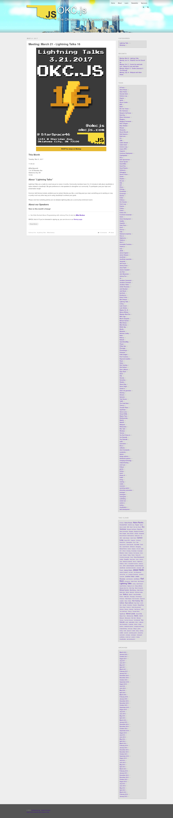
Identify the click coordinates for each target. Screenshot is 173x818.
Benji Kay (122, 115)
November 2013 (124, 752)
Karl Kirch (122, 293)
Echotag (122, 189)
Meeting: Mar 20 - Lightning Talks (129, 58)
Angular (122, 98)
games (121, 469)
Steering (122, 393)
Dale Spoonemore (125, 159)
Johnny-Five (32, 232)
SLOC (121, 374)
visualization (123, 507)
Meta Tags (123, 316)
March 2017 (123, 669)
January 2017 (123, 673)
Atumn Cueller (124, 102)
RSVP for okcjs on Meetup (71, 149)
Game (121, 217)
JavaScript (122, 257)
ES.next (122, 181)
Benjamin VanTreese (125, 113)
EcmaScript (123, 191)
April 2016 (122, 692)
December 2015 (124, 701)
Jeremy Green (124, 265)
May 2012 (122, 788)
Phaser (122, 344)
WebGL (122, 420)
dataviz (122, 454)
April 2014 (122, 741)
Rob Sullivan (123, 367)
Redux (121, 363)
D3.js (121, 157)
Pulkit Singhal (123, 354)
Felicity (122, 208)
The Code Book (124, 403)
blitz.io (121, 446)
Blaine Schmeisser (125, 117)
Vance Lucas (123, 412)
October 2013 (123, 754)
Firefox (122, 210)
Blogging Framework (125, 121)
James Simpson (124, 255)
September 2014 (124, 731)
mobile (121, 484)
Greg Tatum (123, 225)
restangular (123, 497)
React (121, 361)
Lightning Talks (42, 232)
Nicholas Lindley (124, 333)
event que (122, 465)
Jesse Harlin (123, 268)
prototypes (123, 494)
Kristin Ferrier (123, 297)
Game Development (125, 219)
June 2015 (123, 714)
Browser (122, 128)
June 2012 (123, 786)
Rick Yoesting (123, 365)
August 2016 (123, 684)
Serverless (122, 380)
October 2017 (123, 656)
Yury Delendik (123, 439)
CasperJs (122, 151)
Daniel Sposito (124, 162)
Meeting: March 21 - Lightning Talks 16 (54, 44)
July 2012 (122, 784)
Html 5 (121, 242)
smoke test (123, 501)
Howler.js (122, 240)
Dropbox (122, 179)
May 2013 (122, 765)
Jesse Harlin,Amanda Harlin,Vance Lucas (37, 812)
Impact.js (122, 246)
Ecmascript (123, 193)
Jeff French (123, 263)
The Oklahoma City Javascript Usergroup (90, 19)
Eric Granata (123, 202)
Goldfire (122, 221)
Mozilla (122, 329)
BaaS (121, 106)
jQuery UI (122, 475)
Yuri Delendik (123, 437)
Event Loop (123, 204)
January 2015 (123, 722)
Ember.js (122, 200)
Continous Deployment (126, 153)
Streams (122, 395)
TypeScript (123, 410)
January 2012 (123, 796)
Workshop (122, 45)
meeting (122, 482)
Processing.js (123, 350)
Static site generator (125, 391)
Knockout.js (123, 295)
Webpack (122, 424)
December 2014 (124, 724)
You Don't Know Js (125, 435)
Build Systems (124, 134)
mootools (122, 486)
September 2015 (124, 707)
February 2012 (124, 794)
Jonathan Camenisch (125, 280)
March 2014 (123, 743)
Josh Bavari (123, 291)
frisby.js (122, 467)
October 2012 (123, 779)
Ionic (121, 249)
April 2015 (122, 718)
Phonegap (122, 348)
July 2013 (122, 760)
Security (122, 378)
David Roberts (124, 168)
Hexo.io (122, 236)
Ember (121, 198)
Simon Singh (123, 386)
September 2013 (124, 756)
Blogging (122, 119)
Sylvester (122, 397)
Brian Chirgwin (124, 123)
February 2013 (124, 771)
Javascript (122, 261)
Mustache (122, 331)
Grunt (121, 227)
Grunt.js (122, 229)
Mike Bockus (80, 215)
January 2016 (123, 699)
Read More (33, 224)
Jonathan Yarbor (124, 285)
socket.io (122, 503)
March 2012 (123, 792)
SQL (121, 376)
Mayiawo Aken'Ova (125, 314)
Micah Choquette (124, 318)
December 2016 (124, 675)
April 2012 (122, 790)
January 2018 (123, 654)
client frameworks (124, 450)
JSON (121, 251)
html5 (121, 473)
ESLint (121, 187)
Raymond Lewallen (125, 359)
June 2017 (123, 663)
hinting (121, 471)
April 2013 (122, 767)
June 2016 (123, 688)
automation (123, 444)
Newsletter (134, 3)
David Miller (123, 164)
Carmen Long (123, 147)
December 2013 (124, 750)
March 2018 (123, 652)
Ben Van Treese (124, 109)
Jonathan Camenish (125, 282)
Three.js (122, 405)
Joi (120, 278)
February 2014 (124, 745)
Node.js (122, 338)
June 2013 (123, 762)
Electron (122, 196)
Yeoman (122, 433)
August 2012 (123, 781)
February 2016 (124, 697)
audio (121, 441)
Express (122, 206)
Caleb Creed (123, 145)
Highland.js (123, 238)
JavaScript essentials (125, 259)
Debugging (123, 172)
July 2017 (122, 661)
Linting (121, 304)
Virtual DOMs (123, 414)
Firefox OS (123, 212)
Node (121, 335)
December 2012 (124, 775)
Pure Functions (124, 357)
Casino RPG (123, 149)
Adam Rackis (123, 92)
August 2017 (123, 659)
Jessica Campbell (124, 270)
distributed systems (125, 458)
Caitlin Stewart (124, 143)
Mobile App (123, 327)
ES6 (121, 183)
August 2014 (123, 733)
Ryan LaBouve (124, 369)
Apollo (121, 100)
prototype (122, 492)
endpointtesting (124, 463)
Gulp (121, 232)
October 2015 (123, 705)
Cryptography (123, 155)
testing (121, 505)
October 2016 (123, 680)
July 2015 (122, 712)
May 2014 (122, 739)
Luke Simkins (123, 308)
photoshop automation (126, 490)
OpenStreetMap (124, 342)
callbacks (122, 448)
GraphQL (122, 223)
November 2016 (124, 678)
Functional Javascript (126, 215)
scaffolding (123, 499)
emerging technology (125, 460)
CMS (121, 140)
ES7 (121, 185)
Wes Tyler (122, 429)
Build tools (123, 136)
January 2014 (123, 748)
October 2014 (123, 728)
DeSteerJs (122, 170)
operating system (124, 488)
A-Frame (122, 87)
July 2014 (122, 735)
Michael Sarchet (124, 321)
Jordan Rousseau (124, 287)
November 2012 (124, 777)
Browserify (122, 130)
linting (121, 480)
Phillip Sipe (123, 346)
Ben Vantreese (124, 111)
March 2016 (123, 695)
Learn (126, 3)
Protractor (122, 352)
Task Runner (123, 399)
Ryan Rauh (123, 371)
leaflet (121, 477)
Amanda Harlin (124, 94)
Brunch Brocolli (124, 132)
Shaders (122, 382)
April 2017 (122, 667)
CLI (121, 138)
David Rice (123, 166)
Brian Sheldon (124, 126)
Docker (122, 176)
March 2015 (123, 720)
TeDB (121, 401)
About (120, 3)
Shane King (123, 384)
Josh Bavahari (124, 289)
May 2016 (122, 690)
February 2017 (124, 671)
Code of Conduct (45, 810)
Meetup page (78, 219)
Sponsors (144, 3)
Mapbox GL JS (124, 310)
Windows (122, 431)
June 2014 (123, 737)
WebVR (122, 422)
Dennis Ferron (124, 174)
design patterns (124, 456)
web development (125, 509)
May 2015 (122, 716)
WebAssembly (124, 418)
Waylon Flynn (123, 416)
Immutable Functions (125, 244)
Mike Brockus (123, 325)
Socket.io (122, 388)
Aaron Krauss (123, 90)
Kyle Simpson (123, 299)
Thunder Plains (124, 407)
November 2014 (124, 726)
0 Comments (103, 232)
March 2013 (123, 769)
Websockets (123, 427)
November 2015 (124, 703)
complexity (123, 452)
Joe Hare (122, 272)
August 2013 (123, 758)
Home (113, 3)
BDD (121, 104)
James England (124, 253)
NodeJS (122, 340)
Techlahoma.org (35, 810)
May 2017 (122, 665)
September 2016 (124, 682)
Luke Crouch (123, 306)
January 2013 (123, 773)
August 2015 (123, 709)
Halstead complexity (125, 234)
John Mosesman (124, 274)
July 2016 (122, 686)
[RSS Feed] (143, 7)
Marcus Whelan (124, 312)
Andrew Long (123, 96)
